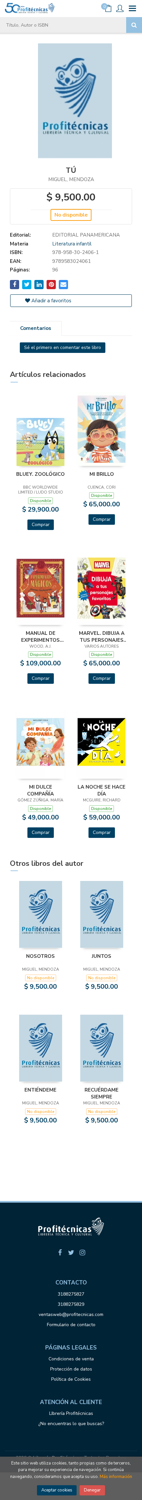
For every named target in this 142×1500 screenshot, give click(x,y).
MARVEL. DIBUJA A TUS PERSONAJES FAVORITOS (101, 636)
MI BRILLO (101, 474)
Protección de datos (71, 1369)
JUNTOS (101, 956)
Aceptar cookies (56, 1490)
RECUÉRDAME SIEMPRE (102, 1093)
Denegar (92, 1490)
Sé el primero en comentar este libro (62, 347)
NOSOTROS (40, 956)
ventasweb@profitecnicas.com (71, 1314)
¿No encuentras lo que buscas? (71, 1423)
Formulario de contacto (71, 1325)
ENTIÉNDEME (40, 1090)
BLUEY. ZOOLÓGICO (40, 474)
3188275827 (71, 1294)
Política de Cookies (71, 1379)
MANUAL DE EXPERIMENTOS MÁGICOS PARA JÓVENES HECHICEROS (40, 636)
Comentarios (35, 328)
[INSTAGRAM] (82, 1253)
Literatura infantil (71, 244)
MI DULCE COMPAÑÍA (40, 790)
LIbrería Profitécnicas (71, 1413)
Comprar (41, 524)
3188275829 (71, 1304)
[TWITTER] (71, 1253)
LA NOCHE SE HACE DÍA (101, 790)
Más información (116, 1477)
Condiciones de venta (71, 1359)
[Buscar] (134, 25)
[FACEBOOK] (60, 1253)
